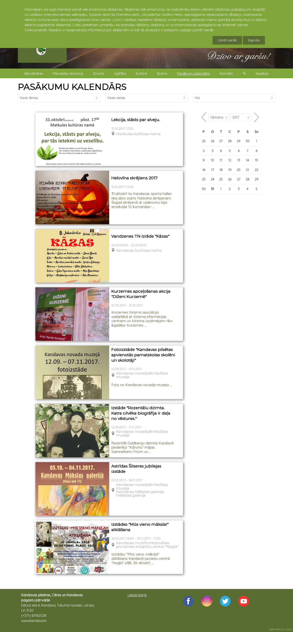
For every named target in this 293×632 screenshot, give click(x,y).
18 (221, 170)
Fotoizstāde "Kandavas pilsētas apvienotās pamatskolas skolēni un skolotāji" (143, 354)
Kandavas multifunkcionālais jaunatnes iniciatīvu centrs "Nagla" (147, 544)
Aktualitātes (33, 73)
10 (212, 160)
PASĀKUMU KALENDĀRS (72, 86)
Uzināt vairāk (227, 40)
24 (212, 179)
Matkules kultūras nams (138, 134)
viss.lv (288, 629)
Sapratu (254, 40)
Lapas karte (137, 595)
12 (229, 160)
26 (212, 141)
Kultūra (141, 73)
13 (238, 160)
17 (212, 170)
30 (247, 141)
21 (247, 170)
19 (229, 170)
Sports (162, 73)
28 (230, 141)
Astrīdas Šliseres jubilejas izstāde (136, 469)
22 (256, 170)
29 (238, 141)
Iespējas (262, 73)
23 (203, 179)
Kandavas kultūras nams (139, 250)
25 (203, 141)
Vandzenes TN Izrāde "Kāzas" (140, 236)
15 (256, 160)
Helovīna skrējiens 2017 (134, 177)
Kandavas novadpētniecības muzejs (142, 375)
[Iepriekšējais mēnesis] (203, 117)
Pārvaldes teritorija (68, 73)
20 (238, 170)
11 (221, 160)
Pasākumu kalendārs (193, 73)
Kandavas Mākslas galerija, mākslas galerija (140, 493)
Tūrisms (98, 73)
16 (203, 170)
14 (247, 160)
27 (221, 141)
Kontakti (226, 73)
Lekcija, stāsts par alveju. (135, 119)
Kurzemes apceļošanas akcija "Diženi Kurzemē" (141, 294)
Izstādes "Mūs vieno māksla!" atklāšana (140, 527)
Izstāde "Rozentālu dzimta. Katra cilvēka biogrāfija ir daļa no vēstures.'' (140, 413)
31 (212, 189)
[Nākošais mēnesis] (256, 117)
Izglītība (120, 73)
